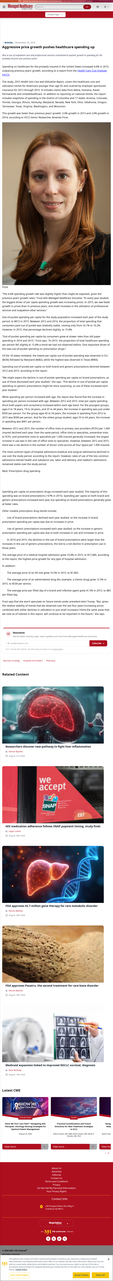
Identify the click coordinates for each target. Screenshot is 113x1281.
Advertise (56, 1171)
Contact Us (56, 1178)
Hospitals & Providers (33, 660)
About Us (56, 1168)
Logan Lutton (15, 831)
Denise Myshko (16, 751)
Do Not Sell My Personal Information (56, 1188)
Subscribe (96, 643)
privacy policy (58, 649)
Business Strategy (11, 660)
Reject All (100, 1275)
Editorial (56, 1174)
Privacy (56, 1184)
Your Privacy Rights (57, 1191)
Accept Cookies (81, 1275)
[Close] (109, 1259)
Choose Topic (53, 14)
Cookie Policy (21, 1269)
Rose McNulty (15, 1070)
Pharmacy (50, 660)
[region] (56, 1268)
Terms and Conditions (56, 1181)
